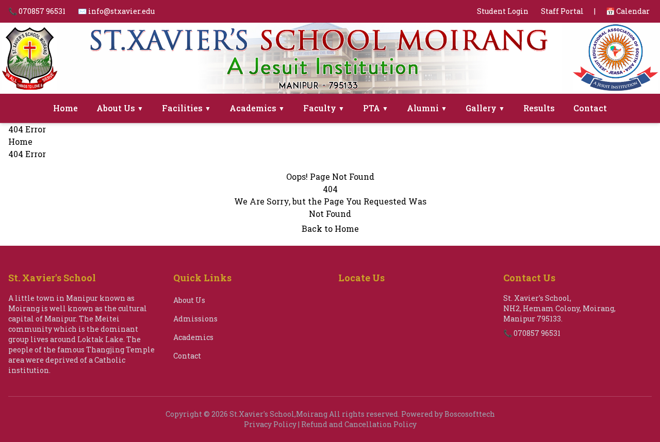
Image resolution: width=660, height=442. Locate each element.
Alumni (427, 108)
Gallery (485, 108)
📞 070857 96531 (36, 11)
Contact (590, 108)
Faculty (323, 108)
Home (65, 108)
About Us (119, 108)
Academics (257, 108)
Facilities (186, 108)
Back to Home (330, 228)
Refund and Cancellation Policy (359, 424)
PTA (375, 108)
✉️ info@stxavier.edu (116, 11)
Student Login (503, 11)
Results (539, 108)
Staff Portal (562, 11)
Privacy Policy (270, 424)
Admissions (195, 319)
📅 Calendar (628, 11)
